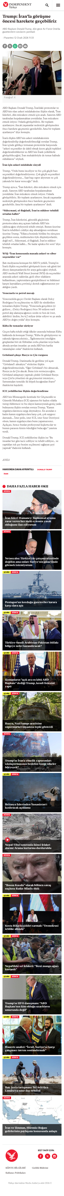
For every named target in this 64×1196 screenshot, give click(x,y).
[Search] (47, 5)
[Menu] (58, 5)
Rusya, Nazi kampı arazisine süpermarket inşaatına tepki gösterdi (29, 725)
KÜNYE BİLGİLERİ (15, 1168)
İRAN (6, 474)
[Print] (25, 46)
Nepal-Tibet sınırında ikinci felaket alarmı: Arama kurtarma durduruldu (28, 847)
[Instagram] (54, 1156)
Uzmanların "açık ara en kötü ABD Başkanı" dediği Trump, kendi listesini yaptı (30, 683)
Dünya (7, 491)
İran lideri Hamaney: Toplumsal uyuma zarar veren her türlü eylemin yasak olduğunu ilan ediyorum (30, 521)
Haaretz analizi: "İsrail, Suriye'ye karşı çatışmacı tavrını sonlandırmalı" (30, 1049)
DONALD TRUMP (44, 470)
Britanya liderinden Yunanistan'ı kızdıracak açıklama (26, 806)
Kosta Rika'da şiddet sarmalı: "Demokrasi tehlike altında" (32, 928)
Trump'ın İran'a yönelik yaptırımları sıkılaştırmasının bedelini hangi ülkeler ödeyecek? (30, 764)
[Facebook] (40, 1156)
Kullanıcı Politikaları (16, 1173)
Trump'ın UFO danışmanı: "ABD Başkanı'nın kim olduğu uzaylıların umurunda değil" (27, 1007)
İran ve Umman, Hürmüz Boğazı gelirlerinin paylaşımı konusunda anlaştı (31, 1130)
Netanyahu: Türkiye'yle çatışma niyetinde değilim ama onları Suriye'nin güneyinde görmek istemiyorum (32, 562)
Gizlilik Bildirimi (40, 1168)
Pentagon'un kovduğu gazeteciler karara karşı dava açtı (31, 604)
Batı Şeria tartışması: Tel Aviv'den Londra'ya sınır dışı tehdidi (26, 1089)
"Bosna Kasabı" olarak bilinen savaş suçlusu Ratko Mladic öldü (28, 887)
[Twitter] (47, 1156)
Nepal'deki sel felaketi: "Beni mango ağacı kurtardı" (32, 968)
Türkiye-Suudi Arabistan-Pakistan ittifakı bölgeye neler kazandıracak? (31, 644)
